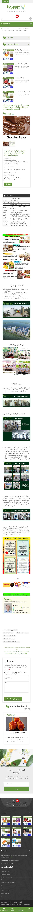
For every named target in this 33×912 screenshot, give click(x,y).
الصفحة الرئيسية (5, 904)
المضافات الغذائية (17, 29)
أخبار (11, 902)
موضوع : (7, 670)
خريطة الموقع (27, 904)
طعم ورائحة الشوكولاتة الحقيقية (12, 641)
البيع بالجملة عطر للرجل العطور (8, 882)
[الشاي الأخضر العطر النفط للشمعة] (8, 96)
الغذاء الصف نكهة (5, 893)
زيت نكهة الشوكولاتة (23, 633)
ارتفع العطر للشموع (19, 78)
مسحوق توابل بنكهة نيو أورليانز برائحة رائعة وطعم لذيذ (17, 648)
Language (5, 1)
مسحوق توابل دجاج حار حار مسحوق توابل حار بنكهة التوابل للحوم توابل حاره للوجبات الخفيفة (16, 653)
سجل (16, 789)
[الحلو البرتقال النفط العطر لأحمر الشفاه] (8, 54)
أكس (20, 902)
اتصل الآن (8, 184)
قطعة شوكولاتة (13, 630)
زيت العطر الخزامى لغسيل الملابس (22, 64)
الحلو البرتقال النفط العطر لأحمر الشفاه (22, 50)
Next (29, 709)
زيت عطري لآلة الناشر (6, 874)
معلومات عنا (4, 902)
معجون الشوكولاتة (9, 633)
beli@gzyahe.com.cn (14, 860)
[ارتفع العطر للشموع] (8, 82)
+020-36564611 (5, 863)
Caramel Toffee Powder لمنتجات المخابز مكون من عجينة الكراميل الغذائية (16, 737)
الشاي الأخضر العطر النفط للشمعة (22, 92)
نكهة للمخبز (3, 888)
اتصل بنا (19, 904)
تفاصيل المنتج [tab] (8, 195)
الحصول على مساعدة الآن (13, 699)
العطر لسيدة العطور (5, 890)
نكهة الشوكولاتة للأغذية (10, 636)
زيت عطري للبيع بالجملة (6, 877)
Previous (26, 709)
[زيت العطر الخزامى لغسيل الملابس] (8, 68)
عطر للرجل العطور (5, 871)
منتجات (13, 904)
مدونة (15, 902)
